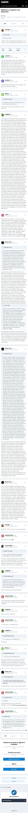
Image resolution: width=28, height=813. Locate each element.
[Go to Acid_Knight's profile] (2, 546)
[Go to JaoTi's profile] (2, 215)
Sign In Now (14, 769)
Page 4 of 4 (14, 23)
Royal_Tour (8, 242)
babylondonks (9, 535)
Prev (5, 23)
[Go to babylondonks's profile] (2, 535)
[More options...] (25, 30)
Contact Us (14, 810)
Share (14, 778)
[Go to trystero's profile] (2, 56)
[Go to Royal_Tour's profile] (2, 242)
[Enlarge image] (24, 236)
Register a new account (14, 759)
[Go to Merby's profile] (2, 94)
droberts (7, 80)
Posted (11, 30)
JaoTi (3, 15)
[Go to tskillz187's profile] (2, 115)
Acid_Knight (8, 545)
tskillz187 (8, 114)
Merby (7, 94)
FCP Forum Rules (7, 800)
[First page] (2, 24)
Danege (7, 29)
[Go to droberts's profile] (2, 81)
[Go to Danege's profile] (2, 30)
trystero (7, 56)
